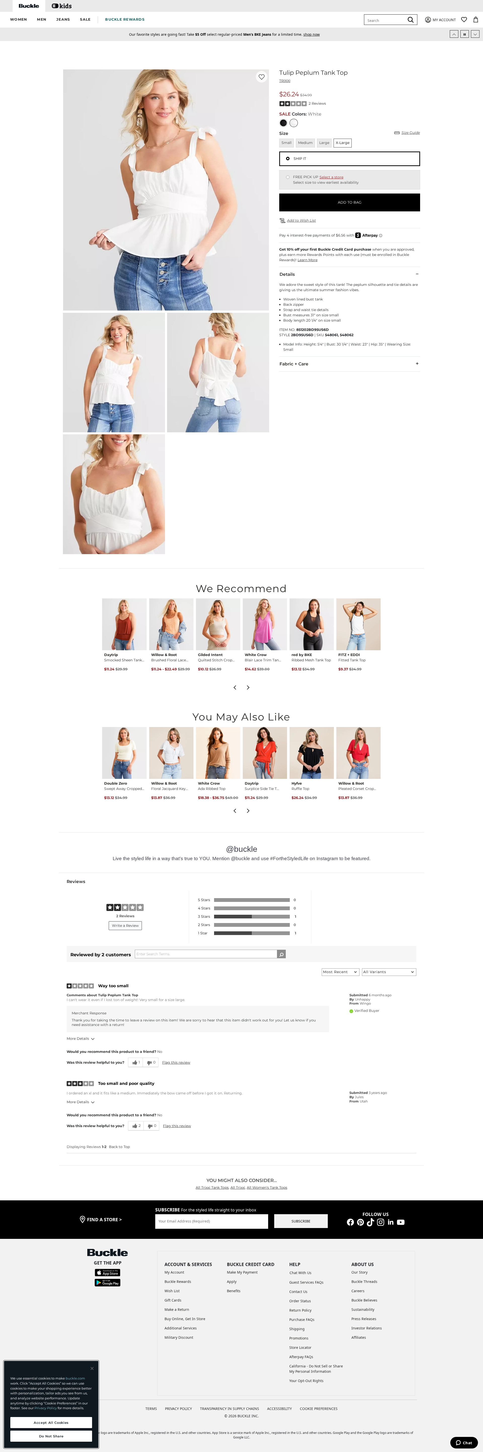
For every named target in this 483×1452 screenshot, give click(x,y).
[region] (51, 1404)
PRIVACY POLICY (178, 1408)
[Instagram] (381, 1221)
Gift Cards (173, 1300)
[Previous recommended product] (234, 687)
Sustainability (362, 1309)
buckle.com (75, 1378)
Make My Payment (242, 1272)
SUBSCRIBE (301, 1221)
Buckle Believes (364, 1300)
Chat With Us (300, 1272)
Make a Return (177, 1309)
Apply (231, 1281)
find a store (104, 1219)
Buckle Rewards (178, 1281)
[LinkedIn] (391, 1221)
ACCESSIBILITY (279, 1408)
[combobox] (388, 20)
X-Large (342, 142)
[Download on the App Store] (108, 1272)
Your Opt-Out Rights (306, 1380)
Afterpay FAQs (301, 1356)
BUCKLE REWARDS (125, 19)
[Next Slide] (475, 34)
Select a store (331, 177)
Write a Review (125, 925)
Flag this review (176, 1062)
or (276, 34)
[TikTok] (371, 1221)
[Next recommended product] (248, 687)
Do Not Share (51, 1436)
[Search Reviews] (281, 954)
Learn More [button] (307, 260)
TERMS (151, 1408)
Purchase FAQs (301, 1319)
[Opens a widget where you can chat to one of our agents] (464, 1443)
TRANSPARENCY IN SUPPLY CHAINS (229, 1408)
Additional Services (181, 1328)
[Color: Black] (283, 123)
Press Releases (363, 1318)
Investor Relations (366, 1328)
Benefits (233, 1290)
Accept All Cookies (51, 1423)
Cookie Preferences (319, 1408)
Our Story (359, 1272)
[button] (18, 19)
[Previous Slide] (454, 34)
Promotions (298, 1338)
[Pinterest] (360, 1221)
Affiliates (358, 1337)
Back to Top (119, 1146)
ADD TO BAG (349, 202)
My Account (174, 1272)
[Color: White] (294, 123)
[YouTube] (401, 1221)
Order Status (300, 1300)
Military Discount (179, 1337)
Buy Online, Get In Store (185, 1318)
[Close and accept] (92, 1368)
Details (287, 274)
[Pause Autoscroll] (464, 34)
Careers (358, 1290)
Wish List (172, 1290)
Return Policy (300, 1310)
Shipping (297, 1328)
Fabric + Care (293, 363)
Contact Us (298, 1291)
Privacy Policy (45, 1408)
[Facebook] (350, 1221)
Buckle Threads (364, 1281)
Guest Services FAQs (306, 1282)
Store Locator (300, 1347)
